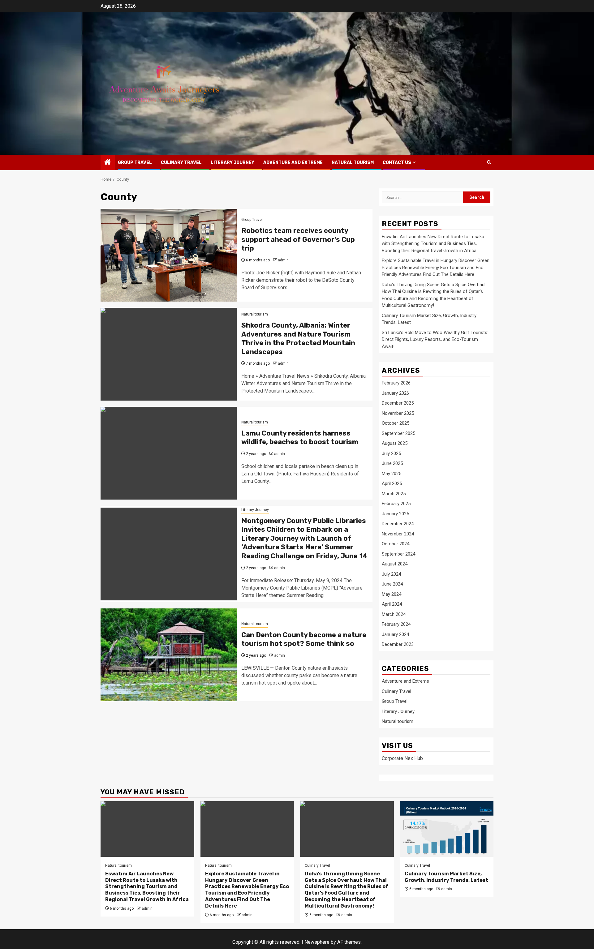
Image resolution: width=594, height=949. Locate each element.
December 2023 (398, 644)
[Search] (489, 162)
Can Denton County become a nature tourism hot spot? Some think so (303, 639)
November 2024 (398, 534)
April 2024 (392, 604)
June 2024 (392, 584)
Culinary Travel (181, 162)
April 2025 (392, 483)
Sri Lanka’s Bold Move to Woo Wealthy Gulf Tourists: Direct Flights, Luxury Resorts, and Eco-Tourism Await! (435, 339)
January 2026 (395, 393)
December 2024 (398, 523)
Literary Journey (232, 162)
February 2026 (396, 383)
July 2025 (391, 453)
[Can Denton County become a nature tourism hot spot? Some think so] (169, 654)
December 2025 (398, 403)
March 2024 (394, 614)
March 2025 (394, 493)
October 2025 (395, 423)
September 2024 (398, 554)
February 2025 (396, 503)
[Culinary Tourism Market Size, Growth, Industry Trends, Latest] (447, 829)
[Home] (107, 162)
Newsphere (316, 942)
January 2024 (395, 634)
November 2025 (398, 413)
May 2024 (391, 594)
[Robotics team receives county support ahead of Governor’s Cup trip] (169, 255)
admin (283, 260)
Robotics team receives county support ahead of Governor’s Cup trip (298, 239)
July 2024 (391, 574)
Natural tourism (353, 162)
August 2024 (394, 564)
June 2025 (392, 463)
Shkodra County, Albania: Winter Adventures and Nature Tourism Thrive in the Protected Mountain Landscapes (298, 338)
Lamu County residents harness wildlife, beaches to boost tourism (299, 437)
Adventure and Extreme (293, 162)
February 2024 (396, 624)
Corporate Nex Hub (402, 758)
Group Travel (135, 162)
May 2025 (391, 473)
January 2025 (395, 514)
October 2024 (395, 544)
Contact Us (397, 162)
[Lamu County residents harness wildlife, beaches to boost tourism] (169, 453)
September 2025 (398, 433)
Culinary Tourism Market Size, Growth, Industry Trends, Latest (446, 877)
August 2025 (394, 443)
